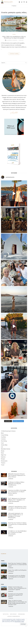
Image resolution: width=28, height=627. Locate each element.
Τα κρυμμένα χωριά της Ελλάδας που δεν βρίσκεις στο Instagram (16, 576)
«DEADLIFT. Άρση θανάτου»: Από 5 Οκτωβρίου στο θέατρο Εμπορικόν (17, 507)
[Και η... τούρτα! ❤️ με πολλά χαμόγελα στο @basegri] (14, 353)
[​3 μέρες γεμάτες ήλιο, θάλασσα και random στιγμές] (14, 406)
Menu (14, 5)
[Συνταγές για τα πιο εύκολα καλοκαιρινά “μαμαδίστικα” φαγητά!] (4, 595)
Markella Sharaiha (11, 40)
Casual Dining (4, 435)
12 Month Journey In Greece (8, 431)
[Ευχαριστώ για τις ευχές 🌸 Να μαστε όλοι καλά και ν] (14, 220)
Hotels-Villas (4, 445)
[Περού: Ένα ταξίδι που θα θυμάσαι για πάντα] (4, 571)
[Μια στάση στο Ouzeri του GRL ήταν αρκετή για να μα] (14, 326)
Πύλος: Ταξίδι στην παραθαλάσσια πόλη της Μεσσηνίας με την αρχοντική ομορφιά (14, 37)
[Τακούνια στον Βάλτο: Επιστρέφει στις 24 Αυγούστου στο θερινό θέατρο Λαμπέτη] (4, 491)
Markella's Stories (5, 449)
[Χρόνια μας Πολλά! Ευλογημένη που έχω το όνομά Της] (14, 247)
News (2, 453)
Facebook (3, 553)
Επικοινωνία (21, 614)
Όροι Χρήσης (13, 614)
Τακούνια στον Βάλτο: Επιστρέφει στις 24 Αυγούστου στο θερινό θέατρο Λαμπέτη (17, 491)
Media (2, 451)
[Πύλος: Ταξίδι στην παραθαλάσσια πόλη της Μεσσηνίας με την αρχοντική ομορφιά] (14, 31)
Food (2, 443)
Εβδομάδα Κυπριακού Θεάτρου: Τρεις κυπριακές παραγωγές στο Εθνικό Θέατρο (16, 475)
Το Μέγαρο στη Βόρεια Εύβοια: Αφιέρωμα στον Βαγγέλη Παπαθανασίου (16, 483)
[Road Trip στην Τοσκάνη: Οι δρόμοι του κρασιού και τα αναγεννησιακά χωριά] (4, 524)
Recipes (3, 459)
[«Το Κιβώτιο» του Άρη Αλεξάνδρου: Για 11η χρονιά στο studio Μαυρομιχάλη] (4, 532)
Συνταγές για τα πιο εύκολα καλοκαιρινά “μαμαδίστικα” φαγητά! (15, 595)
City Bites (3, 437)
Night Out (3, 455)
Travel (14, 34)
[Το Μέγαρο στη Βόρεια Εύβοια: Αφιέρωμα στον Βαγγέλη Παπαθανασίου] (4, 483)
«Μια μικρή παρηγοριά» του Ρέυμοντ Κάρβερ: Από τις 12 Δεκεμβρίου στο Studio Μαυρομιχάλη (15, 515)
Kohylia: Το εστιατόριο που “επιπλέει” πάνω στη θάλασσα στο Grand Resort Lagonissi (17, 588)
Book (2, 433)
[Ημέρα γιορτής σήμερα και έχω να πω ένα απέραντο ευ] (14, 379)
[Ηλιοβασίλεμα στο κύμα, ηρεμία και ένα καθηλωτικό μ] (14, 193)
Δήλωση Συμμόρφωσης (13, 616)
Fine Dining (4, 441)
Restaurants (4, 461)
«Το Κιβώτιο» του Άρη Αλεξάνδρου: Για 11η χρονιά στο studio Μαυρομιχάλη (17, 532)
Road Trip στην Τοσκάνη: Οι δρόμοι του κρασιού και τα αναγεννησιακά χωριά (17, 524)
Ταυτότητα (5, 614)
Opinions (3, 457)
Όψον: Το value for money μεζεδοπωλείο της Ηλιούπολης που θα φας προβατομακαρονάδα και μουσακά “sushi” (17, 602)
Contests (3, 439)
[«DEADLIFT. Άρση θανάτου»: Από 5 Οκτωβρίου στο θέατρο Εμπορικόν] (4, 508)
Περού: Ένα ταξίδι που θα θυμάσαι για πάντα (17, 570)
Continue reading (15, 54)
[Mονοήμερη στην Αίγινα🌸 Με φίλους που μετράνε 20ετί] (14, 273)
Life (2, 447)
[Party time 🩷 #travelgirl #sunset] (14, 300)
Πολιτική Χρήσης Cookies (19, 621)
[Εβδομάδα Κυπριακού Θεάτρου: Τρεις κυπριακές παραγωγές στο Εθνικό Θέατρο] (4, 475)
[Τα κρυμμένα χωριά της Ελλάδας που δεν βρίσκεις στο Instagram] (4, 577)
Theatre (3, 463)
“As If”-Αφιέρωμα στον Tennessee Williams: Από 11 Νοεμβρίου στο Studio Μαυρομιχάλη (17, 500)
